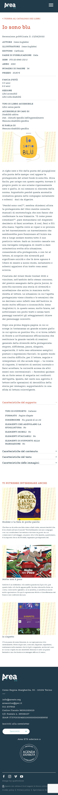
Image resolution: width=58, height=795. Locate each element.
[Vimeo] (15, 777)
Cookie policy (8, 790)
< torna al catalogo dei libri (21, 19)
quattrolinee (18, 781)
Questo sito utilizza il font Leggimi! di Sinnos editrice (27, 786)
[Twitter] (9, 777)
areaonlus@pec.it (12, 703)
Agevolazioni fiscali (41, 790)
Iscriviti (15, 731)
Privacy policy (23, 790)
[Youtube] (21, 777)
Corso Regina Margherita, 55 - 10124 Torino (27, 690)
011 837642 (8, 707)
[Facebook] (3, 777)
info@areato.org (11, 699)
